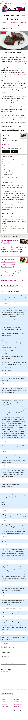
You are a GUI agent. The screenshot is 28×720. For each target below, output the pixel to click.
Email (22, 280)
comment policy (18, 702)
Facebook (15, 280)
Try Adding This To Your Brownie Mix (9, 241)
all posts (16, 699)
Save (4, 33)
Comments (14, 22)
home (3, 699)
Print (7, 152)
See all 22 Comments (7, 647)
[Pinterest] (1, 3)
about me (4, 702)
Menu (24, 3)
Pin (15, 152)
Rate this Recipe (6, 669)
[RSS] (8, 3)
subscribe (4, 704)
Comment (4, 676)
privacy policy (18, 704)
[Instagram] (10, 3)
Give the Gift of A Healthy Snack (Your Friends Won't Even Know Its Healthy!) (8, 263)
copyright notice (18, 706)
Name (3, 656)
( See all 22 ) (18, 291)
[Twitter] (6, 3)
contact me (5, 706)
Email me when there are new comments (14, 690)
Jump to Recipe (23, 22)
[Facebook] (3, 3)
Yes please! (20, 286)
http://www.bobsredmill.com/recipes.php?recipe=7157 (13, 530)
